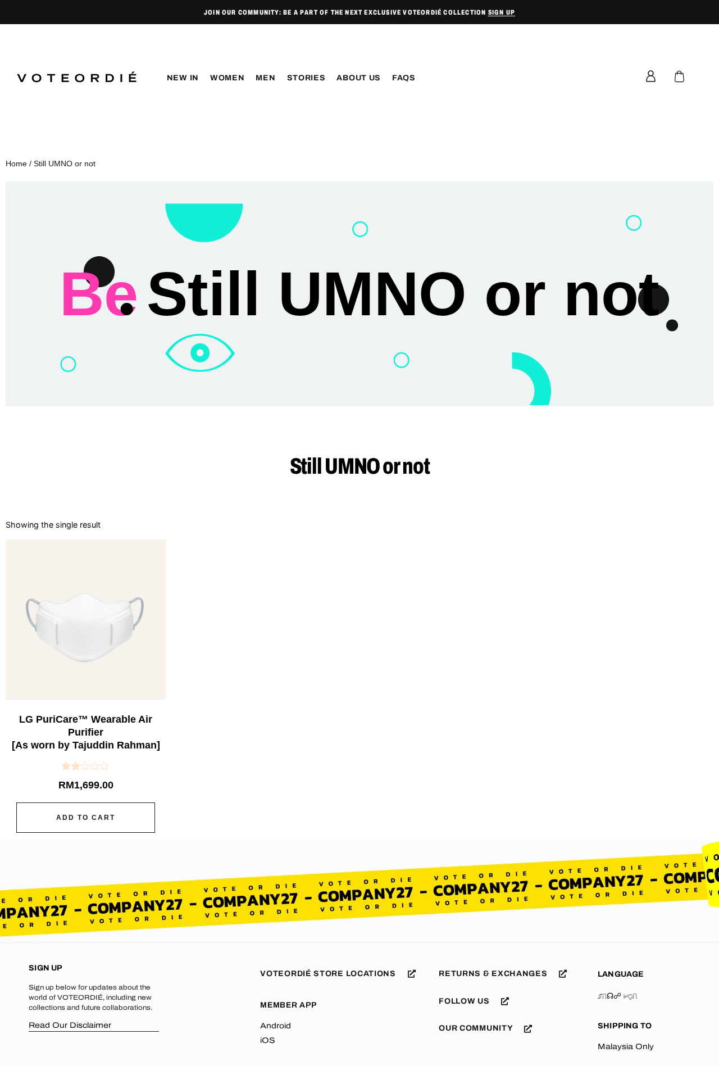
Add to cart (85, 818)
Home (16, 163)
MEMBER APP (288, 1005)
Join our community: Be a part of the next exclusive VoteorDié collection (359, 12)
